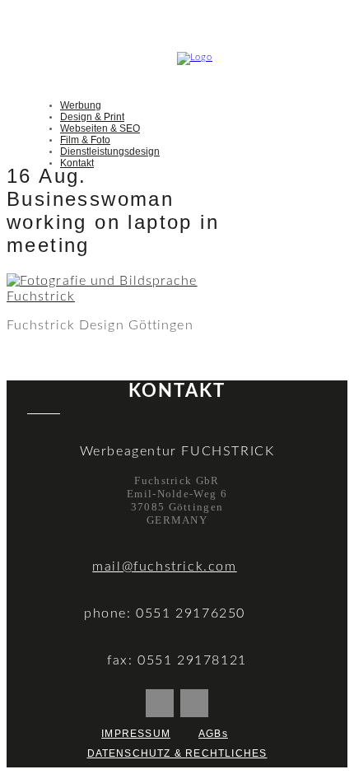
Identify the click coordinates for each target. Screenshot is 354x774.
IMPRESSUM (135, 733)
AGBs (213, 733)
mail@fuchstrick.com (164, 566)
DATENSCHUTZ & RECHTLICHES (177, 753)
